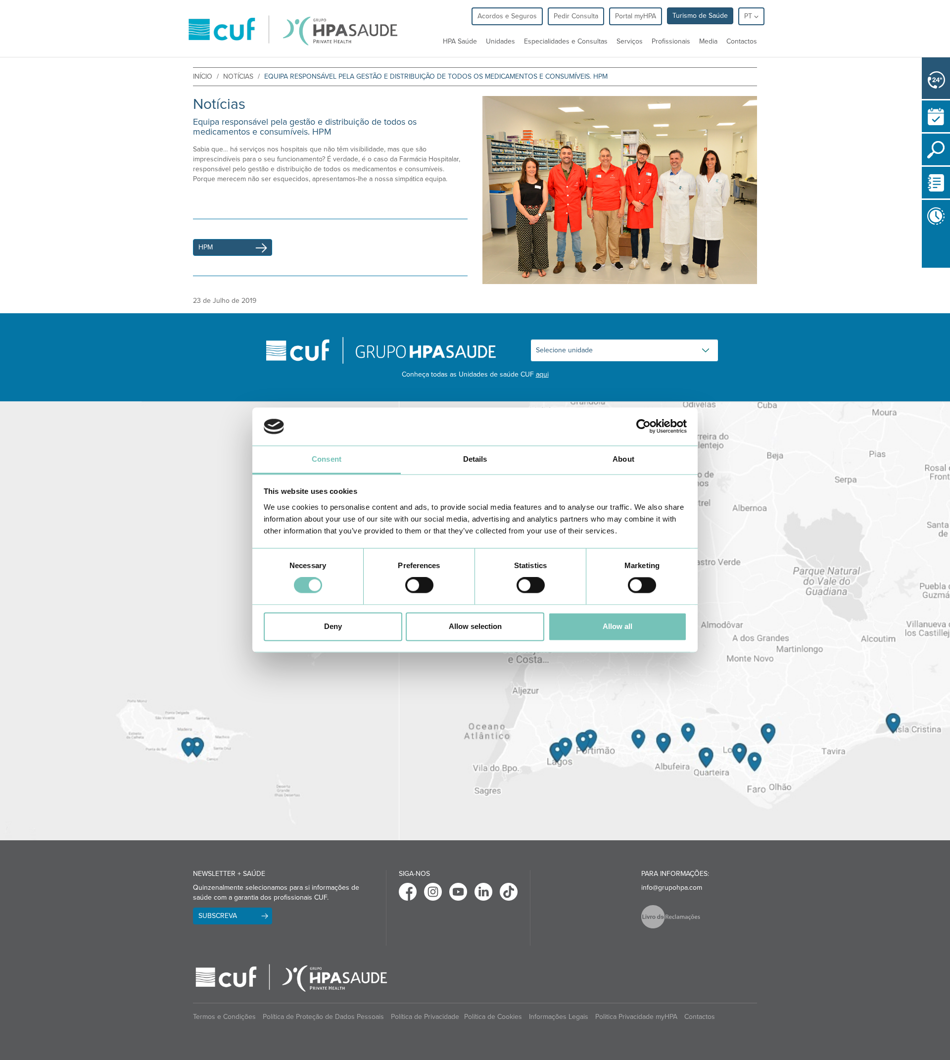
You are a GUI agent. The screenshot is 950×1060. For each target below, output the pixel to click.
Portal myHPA (635, 16)
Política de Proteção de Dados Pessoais (323, 1016)
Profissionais (671, 41)
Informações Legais (558, 1016)
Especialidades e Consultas (566, 41)
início (202, 76)
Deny (333, 626)
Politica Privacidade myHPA (636, 1016)
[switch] (419, 585)
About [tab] (623, 459)
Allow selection (475, 626)
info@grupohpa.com (671, 887)
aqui (542, 374)
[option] (619, 190)
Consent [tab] (326, 459)
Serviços (630, 41)
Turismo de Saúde (700, 15)
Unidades (500, 41)
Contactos (741, 41)
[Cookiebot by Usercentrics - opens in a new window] (643, 426)
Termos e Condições (224, 1016)
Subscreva (217, 916)
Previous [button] (924, 270)
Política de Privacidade (425, 1016)
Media (708, 41)
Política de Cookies (493, 1016)
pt (749, 16)
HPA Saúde (460, 41)
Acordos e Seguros (507, 16)
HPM (205, 247)
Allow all (617, 626)
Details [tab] (475, 459)
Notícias (238, 76)
